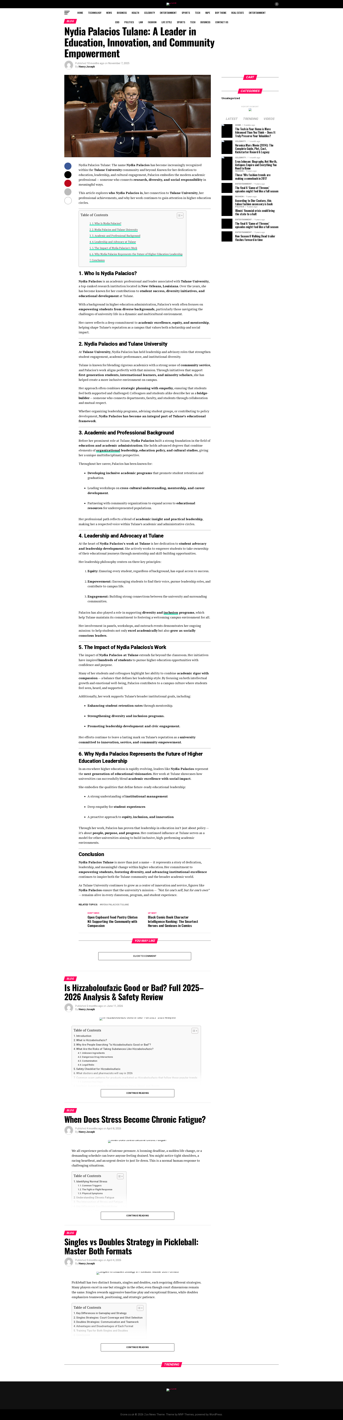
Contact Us (221, 22)
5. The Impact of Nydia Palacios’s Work (114, 248)
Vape (207, 12)
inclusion (171, 612)
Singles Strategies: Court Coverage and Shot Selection (109, 1317)
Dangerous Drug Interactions (97, 1057)
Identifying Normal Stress (91, 1181)
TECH (197, 12)
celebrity (149, 12)
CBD (117, 22)
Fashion (152, 22)
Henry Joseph (87, 66)
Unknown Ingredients (93, 1053)
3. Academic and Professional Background (116, 235)
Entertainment (168, 12)
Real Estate (237, 12)
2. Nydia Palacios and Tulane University (115, 229)
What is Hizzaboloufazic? (91, 1040)
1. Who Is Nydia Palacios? (106, 223)
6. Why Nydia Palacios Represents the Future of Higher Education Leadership (137, 254)
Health (135, 12)
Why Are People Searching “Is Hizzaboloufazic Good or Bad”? (113, 1044)
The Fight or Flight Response (97, 1189)
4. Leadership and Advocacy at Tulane (114, 241)
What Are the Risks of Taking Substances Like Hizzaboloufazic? (114, 1049)
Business (122, 12)
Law (141, 22)
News (109, 12)
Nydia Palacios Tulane (115, 905)
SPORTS (186, 12)
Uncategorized (231, 98)
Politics (129, 22)
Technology (94, 12)
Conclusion (98, 260)
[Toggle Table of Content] (178, 215)
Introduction (83, 1036)
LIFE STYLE (166, 22)
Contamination (89, 1061)
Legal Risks (88, 1064)
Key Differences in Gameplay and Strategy (101, 1313)
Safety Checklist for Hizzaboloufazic (98, 1069)
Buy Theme (220, 12)
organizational (108, 450)
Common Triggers (91, 1185)
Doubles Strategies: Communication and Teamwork (107, 1322)
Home (80, 12)
